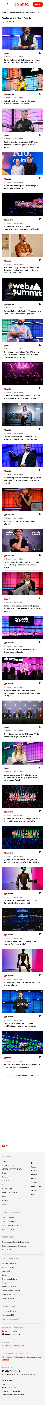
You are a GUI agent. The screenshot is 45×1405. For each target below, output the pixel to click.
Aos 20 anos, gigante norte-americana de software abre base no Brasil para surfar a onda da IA (21, 270)
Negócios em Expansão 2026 (19, 12)
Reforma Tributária (9, 1263)
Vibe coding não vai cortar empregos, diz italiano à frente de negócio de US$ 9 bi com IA (22, 480)
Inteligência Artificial (9, 1192)
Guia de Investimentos (10, 1226)
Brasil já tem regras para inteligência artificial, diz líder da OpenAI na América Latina (22, 608)
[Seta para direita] (39, 12)
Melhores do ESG (8, 1315)
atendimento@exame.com (13, 1346)
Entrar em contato (9, 1331)
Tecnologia (35, 1183)
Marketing (35, 1171)
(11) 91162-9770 (12, 1334)
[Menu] (3, 4)
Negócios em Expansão (10, 1319)
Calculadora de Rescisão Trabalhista (15, 1242)
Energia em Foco (8, 1283)
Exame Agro (35, 1179)
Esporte (34, 1175)
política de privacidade (11, 1391)
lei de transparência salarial (13, 1394)
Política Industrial (8, 1298)
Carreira (5, 1177)
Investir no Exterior (9, 1287)
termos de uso (7, 1384)
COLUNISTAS (6, 1204)
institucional (7, 1381)
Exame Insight (7, 1189)
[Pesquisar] (8, 4)
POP (32, 1194)
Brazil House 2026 (8, 1267)
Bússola (5, 1275)
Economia (5, 1181)
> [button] (9, 1146)
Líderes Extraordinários (11, 1291)
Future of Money (37, 1186)
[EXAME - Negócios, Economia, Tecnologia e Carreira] (22, 4)
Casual (33, 1167)
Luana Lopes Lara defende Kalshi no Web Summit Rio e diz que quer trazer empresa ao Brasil (21, 777)
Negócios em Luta (8, 1295)
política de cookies (9, 1387)
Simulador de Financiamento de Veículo (16, 1250)
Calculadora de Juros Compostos (14, 1246)
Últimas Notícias (8, 1165)
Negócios (5, 1200)
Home (4, 1161)
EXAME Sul (6, 1271)
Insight (33, 12)
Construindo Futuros (9, 1279)
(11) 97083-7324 (12, 1371)
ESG (3, 1185)
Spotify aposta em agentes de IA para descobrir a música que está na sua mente (21, 144)
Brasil (4, 1173)
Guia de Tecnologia (9, 1222)
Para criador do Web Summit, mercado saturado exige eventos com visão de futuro (21, 564)
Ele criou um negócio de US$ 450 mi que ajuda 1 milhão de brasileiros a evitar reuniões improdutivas (22, 354)
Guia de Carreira (8, 1229)
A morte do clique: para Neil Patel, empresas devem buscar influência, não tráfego (22, 693)
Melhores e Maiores (9, 1311)
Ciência (34, 1190)
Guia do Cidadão (8, 1218)
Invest (4, 1196)
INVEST (4, 12)
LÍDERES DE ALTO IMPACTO (12, 1169)
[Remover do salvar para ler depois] (40, 52)
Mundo (33, 1163)
